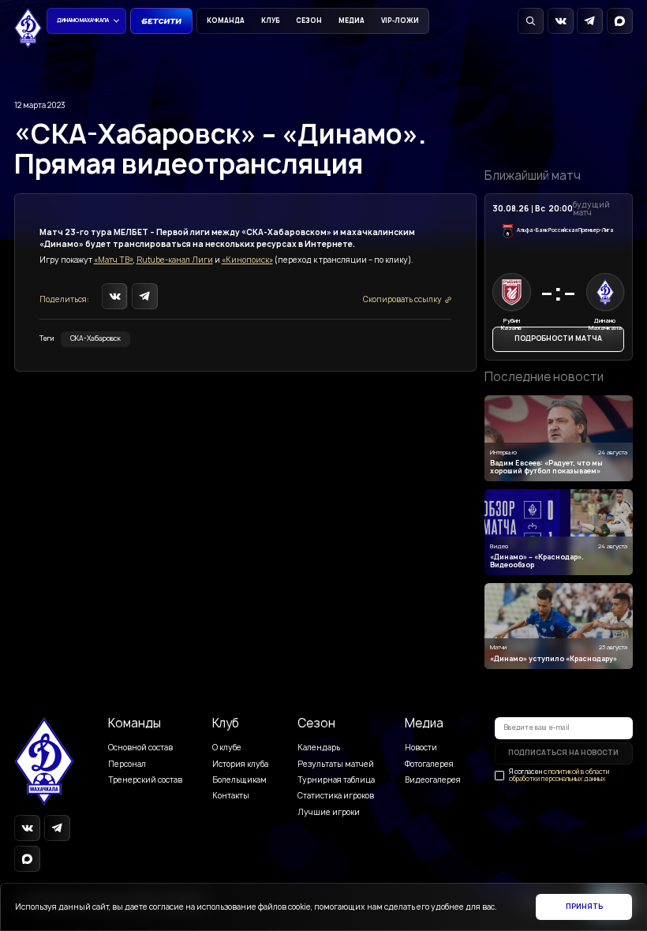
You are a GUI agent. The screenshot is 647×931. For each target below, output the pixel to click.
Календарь (318, 747)
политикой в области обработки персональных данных (559, 775)
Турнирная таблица (336, 780)
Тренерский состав (145, 780)
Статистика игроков (335, 795)
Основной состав (140, 747)
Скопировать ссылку (402, 299)
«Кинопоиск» (247, 260)
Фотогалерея (429, 764)
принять (584, 906)
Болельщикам (239, 780)
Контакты (230, 795)
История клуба (240, 764)
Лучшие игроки (328, 812)
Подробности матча (558, 338)
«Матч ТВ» (113, 260)
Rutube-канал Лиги (175, 260)
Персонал (127, 764)
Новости (421, 747)
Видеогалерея (433, 780)
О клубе (226, 747)
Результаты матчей (335, 764)
